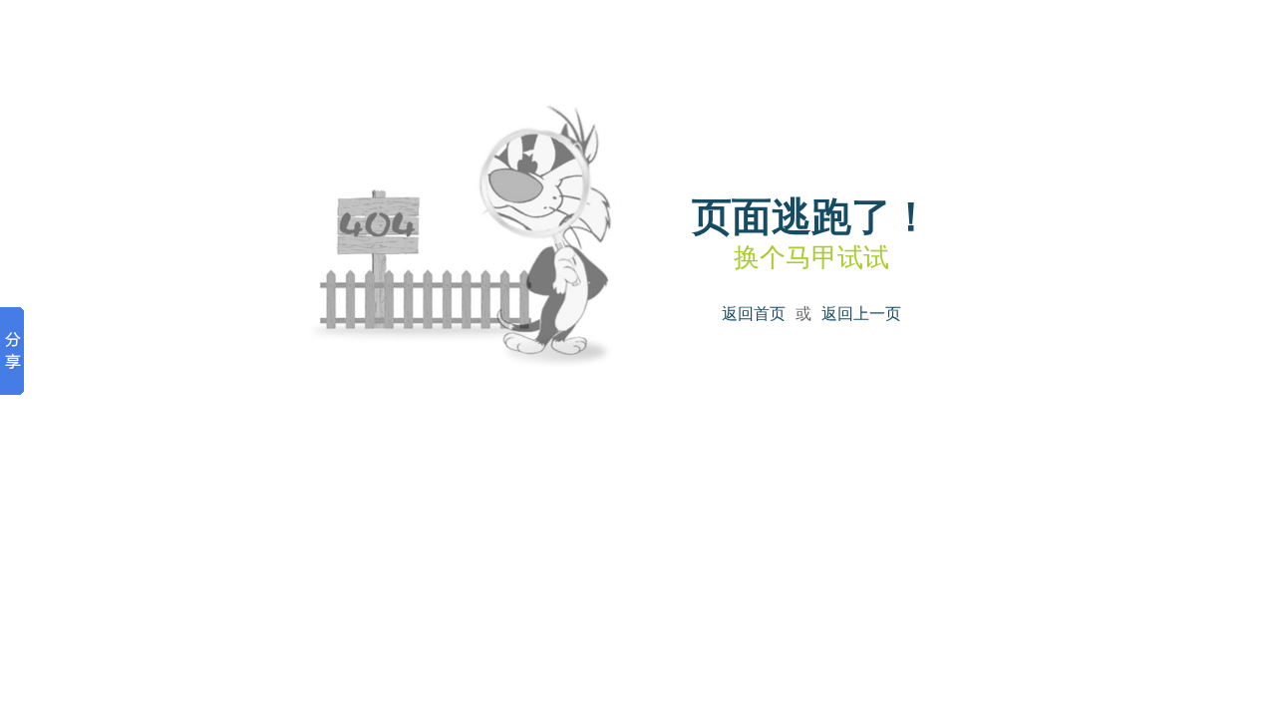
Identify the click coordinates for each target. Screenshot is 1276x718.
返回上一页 (861, 313)
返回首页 (754, 313)
